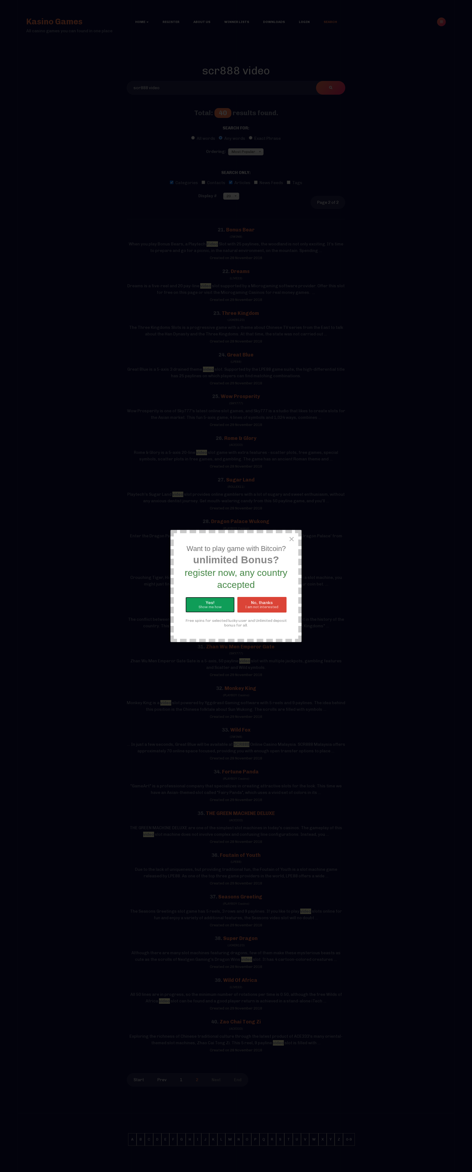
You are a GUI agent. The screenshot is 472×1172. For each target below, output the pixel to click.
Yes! (210, 604)
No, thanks (261, 604)
